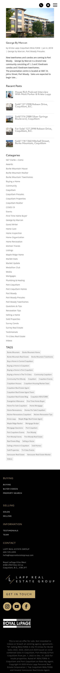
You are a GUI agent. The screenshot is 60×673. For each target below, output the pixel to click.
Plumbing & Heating (15, 280)
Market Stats (12, 258)
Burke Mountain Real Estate (18, 357)
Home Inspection (14, 233)
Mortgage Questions (15, 428)
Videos (9, 340)
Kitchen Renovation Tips (43, 414)
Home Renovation (14, 241)
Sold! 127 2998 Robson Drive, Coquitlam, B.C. (31, 105)
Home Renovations (14, 410)
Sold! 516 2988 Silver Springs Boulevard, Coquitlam (31, 118)
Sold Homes (36, 445)
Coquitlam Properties (16, 198)
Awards (9, 164)
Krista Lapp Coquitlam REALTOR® (24, 48)
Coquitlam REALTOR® (39, 397)
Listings (9, 250)
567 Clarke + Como (14, 160)
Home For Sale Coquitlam (17, 405)
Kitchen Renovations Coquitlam (19, 414)
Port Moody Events (14, 436)
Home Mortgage (36, 405)
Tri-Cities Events (28, 450)
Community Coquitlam (43, 374)
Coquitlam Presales (15, 194)
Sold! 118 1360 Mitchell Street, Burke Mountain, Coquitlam (32, 142)
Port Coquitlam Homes (16, 289)
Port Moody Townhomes (17, 302)
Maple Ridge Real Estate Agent (30, 419)
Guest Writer (12, 224)
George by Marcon (16, 51)
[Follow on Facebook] (26, 606)
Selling (7, 516)
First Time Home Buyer (16, 215)
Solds (6, 512)
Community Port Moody (16, 379)
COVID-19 (10, 207)
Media (9, 271)
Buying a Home (13, 181)
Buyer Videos (10, 489)
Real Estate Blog (13, 441)
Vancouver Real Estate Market (39, 454)
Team (6, 535)
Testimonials (12, 332)
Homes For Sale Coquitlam (35, 410)
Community (11, 185)
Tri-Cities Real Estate (15, 336)
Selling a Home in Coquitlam (18, 445)
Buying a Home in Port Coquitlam (20, 370)
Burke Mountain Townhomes (19, 177)
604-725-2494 (9, 552)
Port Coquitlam (13, 284)
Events (9, 211)
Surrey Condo (12, 323)
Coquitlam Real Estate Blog (17, 397)
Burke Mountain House (16, 168)
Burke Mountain (13, 352)
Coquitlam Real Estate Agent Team (20, 392)
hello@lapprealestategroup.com (18, 555)
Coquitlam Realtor (14, 203)
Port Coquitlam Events (15, 432)
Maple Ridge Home (15, 254)
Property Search (12, 493)
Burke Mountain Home (31, 352)
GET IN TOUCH (19, 594)
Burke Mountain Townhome (42, 357)
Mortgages (11, 276)
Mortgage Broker (32, 423)
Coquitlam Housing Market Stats (36, 383)
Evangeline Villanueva (15, 401)
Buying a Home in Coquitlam (18, 366)
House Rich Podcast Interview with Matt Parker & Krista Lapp (33, 93)
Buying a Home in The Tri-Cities (19, 374)
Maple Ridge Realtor (15, 423)
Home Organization (15, 237)
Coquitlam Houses (14, 383)
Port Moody (11, 293)
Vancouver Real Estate (15, 454)
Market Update (13, 263)
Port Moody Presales (35, 51)
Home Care (11, 228)
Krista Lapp (11, 419)
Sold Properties (13, 319)
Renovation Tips (13, 310)
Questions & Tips (14, 306)
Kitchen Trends (13, 246)
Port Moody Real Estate (33, 436)
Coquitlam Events (45, 379)
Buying (7, 485)
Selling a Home (13, 315)
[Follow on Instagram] (7, 606)
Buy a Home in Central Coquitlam (20, 361)
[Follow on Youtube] (17, 606)
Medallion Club (13, 267)
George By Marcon (16, 43)
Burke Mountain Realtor (17, 172)
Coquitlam (11, 190)
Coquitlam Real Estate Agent (18, 388)
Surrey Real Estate (14, 327)
